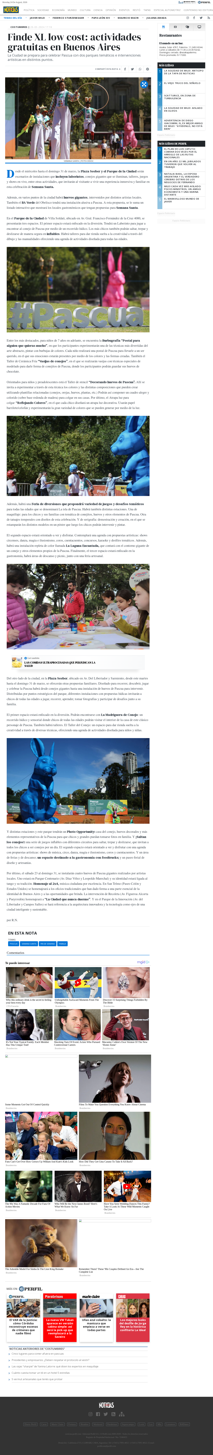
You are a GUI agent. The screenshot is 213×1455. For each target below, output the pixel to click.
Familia (62, 943)
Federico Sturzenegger (69, 17)
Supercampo (128, 1424)
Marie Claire (57, 1424)
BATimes (184, 1424)
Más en (11, 1289)
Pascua (13, 943)
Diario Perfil (30, 1424)
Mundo (72, 10)
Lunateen (170, 1424)
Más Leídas (166, 65)
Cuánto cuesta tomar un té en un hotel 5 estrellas (41, 1373)
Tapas (147, 10)
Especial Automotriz (167, 10)
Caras (44, 1424)
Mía (159, 1424)
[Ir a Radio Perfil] (187, 2)
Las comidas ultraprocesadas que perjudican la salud (59, 664)
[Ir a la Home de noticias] (106, 1404)
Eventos (124, 10)
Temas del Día (13, 17)
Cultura (85, 10)
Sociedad (43, 10)
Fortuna (72, 1424)
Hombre (85, 1424)
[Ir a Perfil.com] (204, 2)
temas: (12, 939)
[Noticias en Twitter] (201, 18)
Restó (136, 10)
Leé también (33, 658)
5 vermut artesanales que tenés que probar (37, 1379)
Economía (58, 10)
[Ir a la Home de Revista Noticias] (11, 9)
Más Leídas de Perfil (173, 144)
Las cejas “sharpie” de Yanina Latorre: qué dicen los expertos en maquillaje (55, 1366)
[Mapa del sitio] (121, 1414)
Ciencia (98, 10)
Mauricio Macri (128, 17)
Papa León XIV (101, 17)
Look (141, 1424)
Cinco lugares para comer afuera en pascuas (38, 1353)
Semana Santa (29, 943)
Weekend (97, 1424)
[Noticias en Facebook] (194, 18)
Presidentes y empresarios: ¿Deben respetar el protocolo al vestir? (50, 1360)
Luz (151, 1424)
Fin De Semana (48, 943)
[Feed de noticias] (209, 18)
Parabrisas (112, 1424)
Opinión (111, 10)
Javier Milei (38, 17)
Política (29, 10)
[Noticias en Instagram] (187, 18)
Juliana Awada (156, 17)
